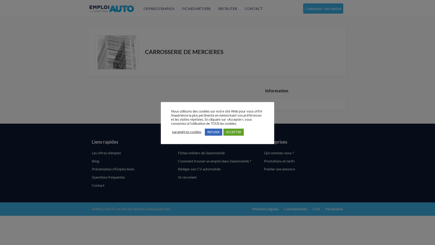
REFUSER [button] (214, 132)
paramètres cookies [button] (186, 132)
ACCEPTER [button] (233, 132)
